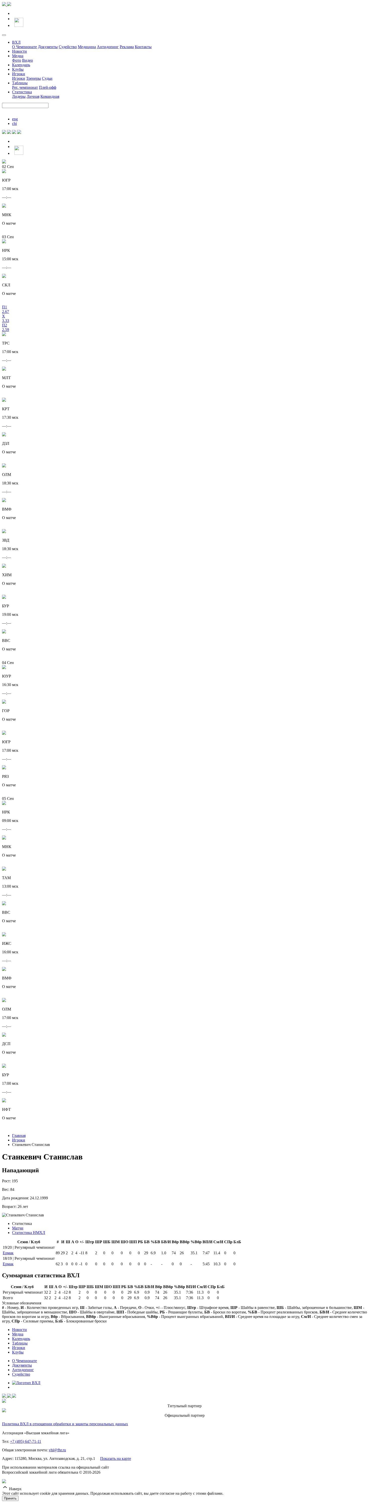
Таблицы (20, 83)
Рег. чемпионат (25, 87)
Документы (48, 47)
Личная (33, 96)
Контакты (143, 47)
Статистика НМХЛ (28, 1232)
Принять (10, 1498)
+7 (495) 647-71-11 (25, 1441)
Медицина (87, 47)
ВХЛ (16, 42)
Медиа (17, 56)
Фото (16, 60)
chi (14, 123)
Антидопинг (108, 47)
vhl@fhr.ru (57, 1450)
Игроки (18, 74)
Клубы (18, 69)
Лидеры (19, 96)
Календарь (21, 65)
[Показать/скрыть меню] (4, 35)
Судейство (68, 47)
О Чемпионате (24, 47)
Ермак (8, 1253)
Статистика (22, 92)
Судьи (47, 78)
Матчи (17, 1228)
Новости (19, 51)
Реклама (127, 47)
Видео (27, 60)
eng (15, 119)
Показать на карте (115, 1458)
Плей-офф (47, 87)
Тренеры (33, 78)
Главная (19, 1135)
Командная (49, 96)
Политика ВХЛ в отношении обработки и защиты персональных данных (65, 1424)
